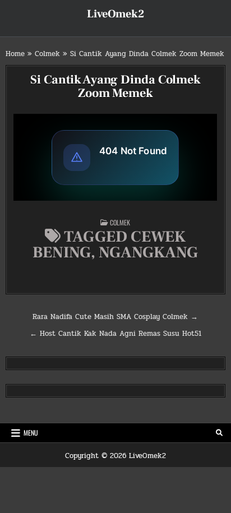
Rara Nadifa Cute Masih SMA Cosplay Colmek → (115, 316)
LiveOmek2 (115, 14)
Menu (31, 432)
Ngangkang (148, 252)
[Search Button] (219, 433)
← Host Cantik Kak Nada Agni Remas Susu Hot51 (115, 333)
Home (15, 53)
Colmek (47, 53)
